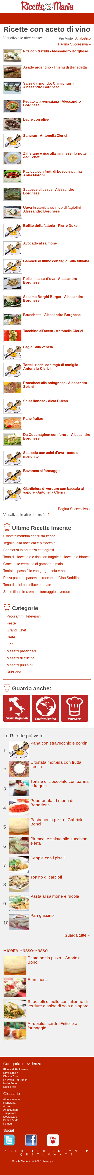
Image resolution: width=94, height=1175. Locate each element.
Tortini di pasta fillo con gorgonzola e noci (35, 571)
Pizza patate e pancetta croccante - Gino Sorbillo (41, 578)
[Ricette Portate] (74, 708)
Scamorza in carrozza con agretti (28, 550)
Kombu (7, 1123)
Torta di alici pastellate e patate (27, 585)
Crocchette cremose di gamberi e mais (33, 564)
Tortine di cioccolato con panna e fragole (59, 783)
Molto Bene (10, 1083)
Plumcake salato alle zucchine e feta (58, 841)
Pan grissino (42, 915)
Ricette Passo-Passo (25, 950)
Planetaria (9, 1102)
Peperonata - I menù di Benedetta (51, 802)
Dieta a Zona (11, 1076)
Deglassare (10, 1116)
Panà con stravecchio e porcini (59, 743)
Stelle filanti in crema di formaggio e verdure (37, 592)
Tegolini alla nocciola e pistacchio (29, 543)
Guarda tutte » (77, 935)
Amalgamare (11, 1109)
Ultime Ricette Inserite (41, 528)
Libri (10, 644)
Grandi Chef (16, 630)
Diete (11, 637)
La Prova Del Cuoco (15, 1079)
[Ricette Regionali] (16, 708)
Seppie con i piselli (47, 858)
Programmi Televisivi (24, 616)
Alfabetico (83, 38)
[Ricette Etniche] (45, 708)
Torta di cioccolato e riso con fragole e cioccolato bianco (46, 557)
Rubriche (14, 672)
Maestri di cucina (21, 658)
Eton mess (38, 979)
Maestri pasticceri (21, 651)
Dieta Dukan (10, 1073)
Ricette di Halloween (15, 1069)
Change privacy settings (67, 1161)
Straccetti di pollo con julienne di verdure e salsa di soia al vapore (58, 1003)
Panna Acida (10, 1120)
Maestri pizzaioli (20, 665)
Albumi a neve (11, 1099)
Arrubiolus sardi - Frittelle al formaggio (53, 1025)
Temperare (9, 1113)
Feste (11, 623)
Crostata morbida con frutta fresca (29, 536)
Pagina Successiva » (74, 44)
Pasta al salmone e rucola (54, 896)
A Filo (6, 1106)
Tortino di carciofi (46, 877)
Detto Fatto (9, 1086)
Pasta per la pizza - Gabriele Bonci (57, 821)
